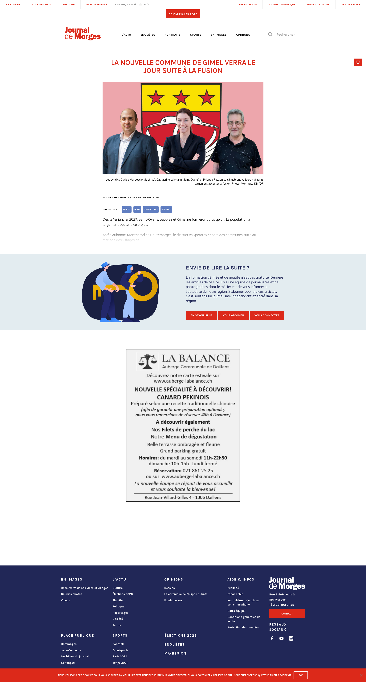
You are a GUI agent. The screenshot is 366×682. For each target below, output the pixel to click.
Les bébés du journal (75, 656)
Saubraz (166, 209)
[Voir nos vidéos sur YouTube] (281, 639)
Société (118, 619)
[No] (361, 675)
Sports (195, 34)
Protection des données (243, 627)
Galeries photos (71, 594)
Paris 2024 (120, 656)
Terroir (117, 625)
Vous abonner (233, 315)
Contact (287, 613)
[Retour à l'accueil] (287, 584)
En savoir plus (201, 315)
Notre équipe (236, 611)
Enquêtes (147, 34)
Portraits (173, 34)
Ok (301, 675)
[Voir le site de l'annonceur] (183, 425)
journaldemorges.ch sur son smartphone (243, 602)
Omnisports (120, 650)
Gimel (137, 209)
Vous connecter (266, 315)
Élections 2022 (180, 635)
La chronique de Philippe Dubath (186, 594)
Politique (118, 606)
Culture (118, 588)
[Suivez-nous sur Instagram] (291, 639)
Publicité (233, 588)
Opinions (243, 34)
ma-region (175, 653)
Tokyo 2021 (120, 662)
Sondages (68, 662)
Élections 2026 (123, 594)
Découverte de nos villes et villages (84, 588)
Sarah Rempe (117, 197)
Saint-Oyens (151, 209)
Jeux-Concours (71, 650)
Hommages (69, 644)
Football (118, 644)
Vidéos (65, 600)
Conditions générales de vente (243, 619)
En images (219, 34)
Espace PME (235, 594)
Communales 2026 (183, 14)
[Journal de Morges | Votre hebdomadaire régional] (83, 39)
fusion (127, 209)
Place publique (77, 635)
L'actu (126, 34)
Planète (118, 600)
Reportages (120, 612)
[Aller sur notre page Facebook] (272, 639)
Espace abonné (96, 4)
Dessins (169, 588)
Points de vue (173, 600)
